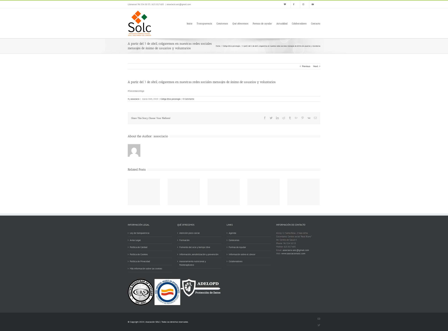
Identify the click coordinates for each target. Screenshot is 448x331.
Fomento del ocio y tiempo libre (194, 247)
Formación (184, 240)
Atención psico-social (189, 233)
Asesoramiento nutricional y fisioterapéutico (192, 263)
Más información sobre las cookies (146, 268)
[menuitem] (286, 4)
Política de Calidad (138, 247)
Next (315, 66)
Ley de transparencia (139, 233)
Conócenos (234, 240)
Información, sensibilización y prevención (198, 254)
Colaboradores (235, 261)
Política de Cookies (139, 254)
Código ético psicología (170, 99)
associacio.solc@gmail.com (179, 4)
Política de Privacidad (140, 261)
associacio (135, 99)
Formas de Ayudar (237, 247)
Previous (306, 66)
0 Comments (188, 99)
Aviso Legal (135, 240)
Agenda (232, 233)
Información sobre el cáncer (242, 254)
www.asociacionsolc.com (293, 253)
